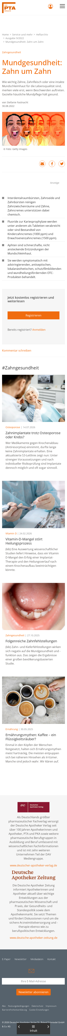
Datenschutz (37, 1005)
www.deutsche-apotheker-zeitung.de (33, 938)
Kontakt (51, 959)
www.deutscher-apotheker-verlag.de (33, 865)
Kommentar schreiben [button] (16, 350)
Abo (4, 1005)
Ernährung (11, 729)
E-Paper (6, 959)
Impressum (51, 1005)
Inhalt (33, 1031)
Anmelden (39, 330)
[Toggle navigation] (62, 6)
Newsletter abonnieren (33, 992)
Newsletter (20, 959)
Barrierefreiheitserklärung (14, 1009)
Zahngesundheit (11, 52)
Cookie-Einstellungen (39, 1009)
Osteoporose (12, 427)
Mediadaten (37, 959)
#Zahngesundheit (20, 368)
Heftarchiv (42, 34)
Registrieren (33, 315)
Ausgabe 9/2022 (14, 38)
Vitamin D (11, 533)
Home (5, 34)
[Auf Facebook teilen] (52, 164)
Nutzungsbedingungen (18, 1005)
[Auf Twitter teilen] (62, 164)
